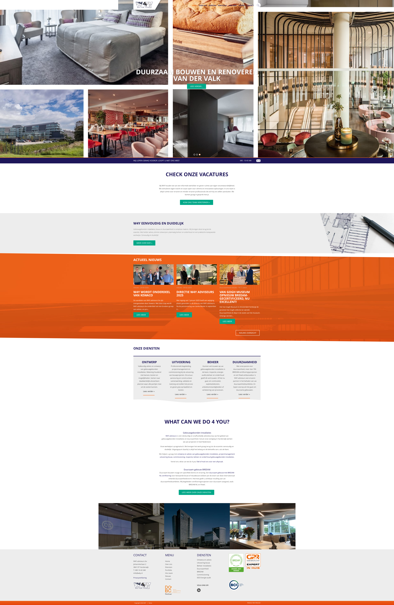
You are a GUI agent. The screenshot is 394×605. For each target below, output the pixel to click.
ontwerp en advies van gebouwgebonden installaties (198, 454)
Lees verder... (196, 86)
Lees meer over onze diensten (196, 492)
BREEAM (200, 572)
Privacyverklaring (140, 578)
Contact (250, 5)
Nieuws (242, 5)
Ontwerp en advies (204, 560)
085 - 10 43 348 (245, 160)
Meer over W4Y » (144, 243)
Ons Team (233, 5)
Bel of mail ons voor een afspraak (210, 461)
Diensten (212, 5)
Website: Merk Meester (254, 603)
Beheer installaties (204, 566)
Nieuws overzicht (247, 333)
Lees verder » (149, 391)
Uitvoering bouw (203, 563)
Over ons (168, 564)
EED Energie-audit (204, 578)
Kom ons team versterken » (196, 202)
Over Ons (203, 5)
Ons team (169, 573)
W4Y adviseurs (171, 436)
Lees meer (141, 315)
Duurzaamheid (202, 569)
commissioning (179, 457)
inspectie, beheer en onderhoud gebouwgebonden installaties (210, 457)
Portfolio (222, 5)
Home (194, 5)
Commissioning (203, 575)
